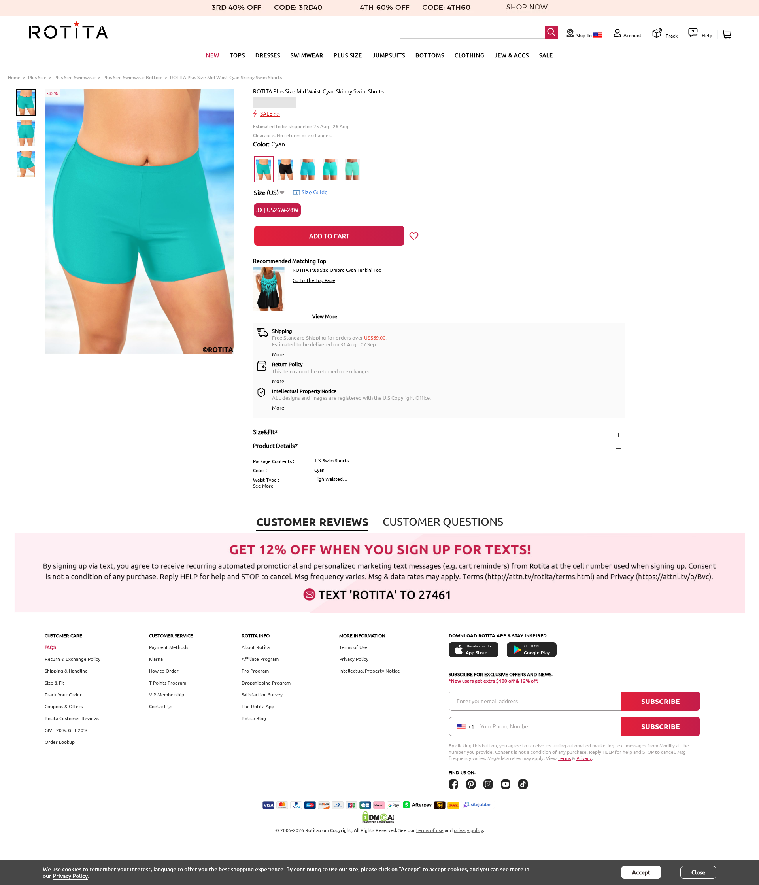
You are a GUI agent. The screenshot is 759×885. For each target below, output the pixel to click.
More (278, 354)
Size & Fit (54, 682)
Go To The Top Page (314, 280)
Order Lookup (60, 742)
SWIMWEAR (307, 55)
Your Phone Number (505, 726)
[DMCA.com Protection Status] (379, 817)
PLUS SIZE (348, 55)
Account (632, 35)
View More (324, 316)
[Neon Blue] (308, 169)
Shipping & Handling (66, 671)
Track (671, 35)
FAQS (50, 647)
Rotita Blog (254, 718)
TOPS (237, 55)
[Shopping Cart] (728, 34)
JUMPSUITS (388, 55)
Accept (641, 872)
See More (263, 485)
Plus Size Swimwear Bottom (132, 77)
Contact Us (160, 706)
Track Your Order (63, 694)
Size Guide (315, 191)
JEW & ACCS (512, 55)
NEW (212, 55)
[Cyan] (264, 169)
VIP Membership (166, 694)
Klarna (156, 659)
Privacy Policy (353, 659)
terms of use (430, 830)
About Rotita (256, 647)
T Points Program (167, 682)
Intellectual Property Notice (369, 671)
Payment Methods (168, 647)
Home (14, 77)
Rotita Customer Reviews (72, 718)
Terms (564, 758)
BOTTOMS (429, 55)
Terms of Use (353, 647)
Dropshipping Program (266, 682)
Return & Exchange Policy (72, 659)
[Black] (286, 169)
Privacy (584, 758)
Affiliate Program (260, 659)
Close (698, 872)
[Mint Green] (352, 169)
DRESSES (267, 55)
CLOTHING (469, 55)
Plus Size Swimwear (75, 77)
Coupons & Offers (64, 706)
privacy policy (468, 830)
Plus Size (37, 77)
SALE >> (270, 113)
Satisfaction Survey (262, 694)
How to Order (164, 671)
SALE (546, 55)
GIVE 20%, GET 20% (66, 730)
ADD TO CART (329, 236)
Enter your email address (487, 700)
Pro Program (255, 671)
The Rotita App (258, 706)
